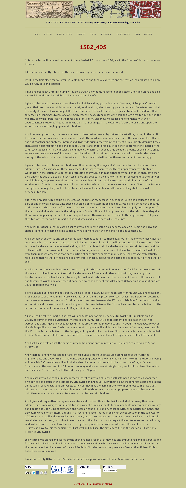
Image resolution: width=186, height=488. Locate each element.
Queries (148, 34)
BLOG (137, 34)
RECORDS (48, 34)
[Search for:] (89, 473)
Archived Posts (123, 34)
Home (37, 34)
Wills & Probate (64, 34)
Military (81, 34)
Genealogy (105, 34)
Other (93, 34)
